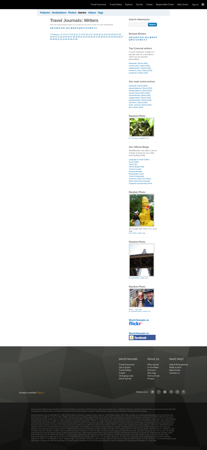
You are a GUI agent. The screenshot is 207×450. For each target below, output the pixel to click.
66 (71, 39)
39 (76, 37)
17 (92, 34)
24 (110, 34)
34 (64, 37)
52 (109, 37)
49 (102, 37)
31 (56, 37)
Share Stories (125, 378)
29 (51, 37)
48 (99, 37)
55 (117, 37)
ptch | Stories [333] (136, 107)
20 (100, 34)
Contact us (174, 373)
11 (77, 34)
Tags (100, 12)
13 (82, 34)
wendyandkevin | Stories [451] (140, 91)
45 (92, 37)
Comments (143, 138)
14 (84, 34)
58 (51, 39)
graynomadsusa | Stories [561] (140, 88)
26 (115, 34)
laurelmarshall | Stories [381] (140, 95)
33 (61, 37)
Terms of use (153, 376)
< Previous (54, 34)
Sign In (195, 4)
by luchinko (133, 138)
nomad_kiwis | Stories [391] (139, 66)
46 (94, 37)
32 (59, 37)
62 (61, 39)
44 (89, 37)
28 (120, 34)
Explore (129, 4)
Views (140, 233)
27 (117, 34)
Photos (72, 12)
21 (102, 34)
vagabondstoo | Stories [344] (140, 68)
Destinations (59, 12)
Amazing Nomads (136, 172)
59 (53, 39)
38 (74, 37)
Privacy (150, 378)
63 (64, 39)
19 (97, 34)
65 (69, 39)
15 (87, 34)
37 (71, 37)
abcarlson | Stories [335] (138, 103)
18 (94, 34)
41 (81, 37)
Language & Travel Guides (139, 160)
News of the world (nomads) (139, 181)
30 (53, 37)
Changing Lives (126, 376)
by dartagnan (134, 278)
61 (59, 39)
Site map (151, 373)
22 (105, 34)
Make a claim (175, 367)
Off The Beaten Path (136, 167)
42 (84, 37)
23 (107, 34)
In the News (153, 367)
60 (56, 39)
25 (112, 34)
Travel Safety (116, 4)
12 (79, 34)
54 (114, 37)
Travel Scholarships (136, 176)
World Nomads (15, 4)
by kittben (133, 233)
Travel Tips (133, 164)
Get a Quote (124, 367)
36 (69, 37)
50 (104, 37)
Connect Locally (135, 169)
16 (89, 34)
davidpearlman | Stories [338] (140, 100)
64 (66, 39)
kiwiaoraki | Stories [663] (138, 63)
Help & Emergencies (178, 364)
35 (66, 37)
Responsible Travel (165, 4)
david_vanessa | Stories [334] (140, 105)
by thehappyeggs (135, 311)
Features (45, 12)
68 (76, 39)
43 (86, 37)
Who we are (153, 364)
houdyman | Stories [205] (138, 73)
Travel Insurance (98, 4)
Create (149, 4)
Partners (151, 370)
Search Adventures (139, 19)
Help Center (182, 4)
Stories (139, 4)
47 (97, 37)
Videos (92, 12)
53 (112, 37)
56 (119, 37)
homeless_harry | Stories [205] (140, 71)
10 (74, 34)
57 (122, 37)
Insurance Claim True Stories (140, 179)
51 (107, 37)
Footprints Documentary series (140, 183)
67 (74, 39)
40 (79, 37)
